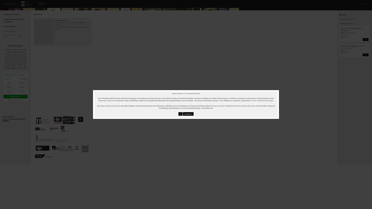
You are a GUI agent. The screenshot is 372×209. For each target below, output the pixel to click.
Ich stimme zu (188, 114)
